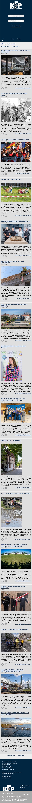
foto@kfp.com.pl (10, 769)
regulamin (22, 787)
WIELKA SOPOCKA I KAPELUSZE (11, 179)
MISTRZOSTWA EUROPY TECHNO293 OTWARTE (15, 139)
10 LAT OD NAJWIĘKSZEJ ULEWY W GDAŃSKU (15, 493)
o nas (12, 39)
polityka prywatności (25, 785)
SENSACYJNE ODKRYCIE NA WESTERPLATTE (15, 221)
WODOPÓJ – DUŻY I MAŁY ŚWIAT (11, 440)
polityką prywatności (21, 797)
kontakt (19, 39)
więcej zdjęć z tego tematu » (23, 88)
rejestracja (22, 789)
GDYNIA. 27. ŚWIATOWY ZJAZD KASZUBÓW (14, 629)
